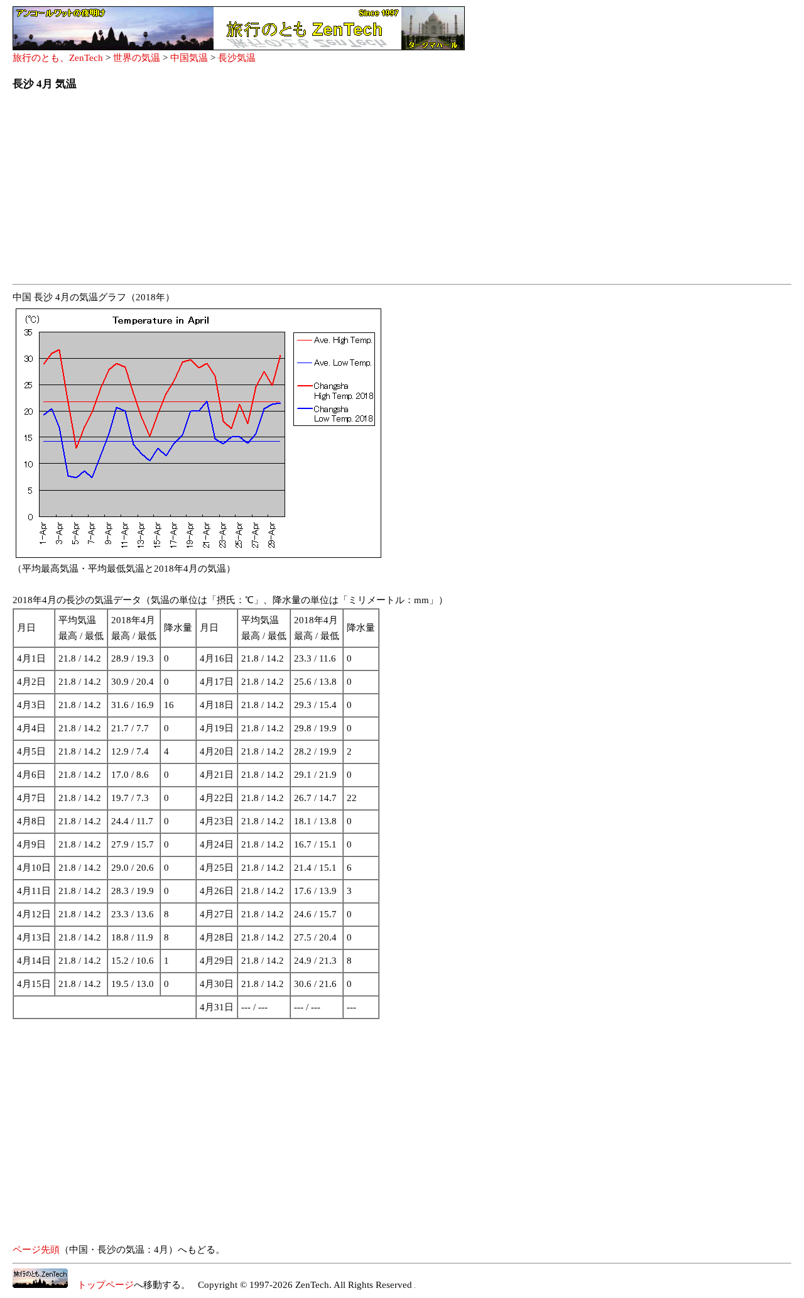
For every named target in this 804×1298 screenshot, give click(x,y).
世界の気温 (136, 58)
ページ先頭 (36, 1250)
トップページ (101, 1285)
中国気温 (189, 58)
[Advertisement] (389, 191)
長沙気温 (237, 58)
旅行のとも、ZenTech (58, 58)
